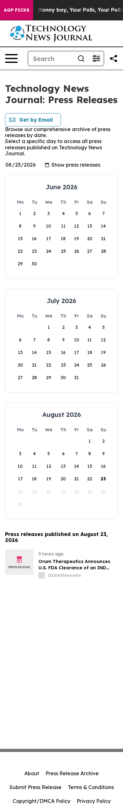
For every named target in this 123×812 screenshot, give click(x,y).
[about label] (41, 575)
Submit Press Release (35, 787)
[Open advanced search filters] (96, 58)
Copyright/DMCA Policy (41, 801)
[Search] (81, 58)
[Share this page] (113, 58)
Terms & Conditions (91, 787)
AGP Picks (16, 10)
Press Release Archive (72, 773)
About (31, 773)
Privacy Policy (94, 801)
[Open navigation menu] (11, 58)
